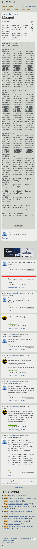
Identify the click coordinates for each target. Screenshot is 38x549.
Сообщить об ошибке (8, 540)
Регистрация (26, 7)
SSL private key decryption (17, 521)
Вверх (33, 539)
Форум (9, 10)
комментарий (13, 293)
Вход (34, 7)
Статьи (3, 10)
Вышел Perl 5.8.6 (15, 495)
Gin (9, 232)
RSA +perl (8, 17)
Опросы (16, 10)
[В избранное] (32, 22)
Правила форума (14, 538)
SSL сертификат (14, 524)
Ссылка (5, 238)
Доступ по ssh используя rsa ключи (20, 498)
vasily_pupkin (12, 324)
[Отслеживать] (32, 27)
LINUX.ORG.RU (9, 2)
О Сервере (5, 538)
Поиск (28, 10)
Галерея (11, 7)
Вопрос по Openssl (14, 501)
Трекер (22, 10)
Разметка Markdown (25, 538)
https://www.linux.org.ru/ (8, 542)
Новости (4, 7)
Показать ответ (13, 287)
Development (13, 14)
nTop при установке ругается (18, 504)
